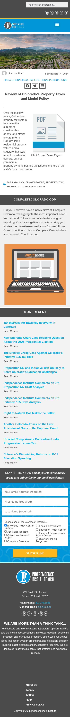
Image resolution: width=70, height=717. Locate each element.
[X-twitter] (52, 13)
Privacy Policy (35, 704)
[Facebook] (47, 13)
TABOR (41, 186)
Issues (30, 690)
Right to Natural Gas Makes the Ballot (29, 413)
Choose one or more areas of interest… (25, 522)
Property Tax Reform (21, 186)
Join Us (30, 695)
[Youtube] (66, 13)
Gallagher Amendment (29, 182)
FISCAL (8, 80)
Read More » (11, 331)
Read (29, 700)
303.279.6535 (42, 602)
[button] (57, 24)
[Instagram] (61, 13)
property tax (55, 182)
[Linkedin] (56, 13)
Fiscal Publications (53, 80)
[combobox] (47, 4)
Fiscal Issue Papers (26, 80)
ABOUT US (31, 685)
